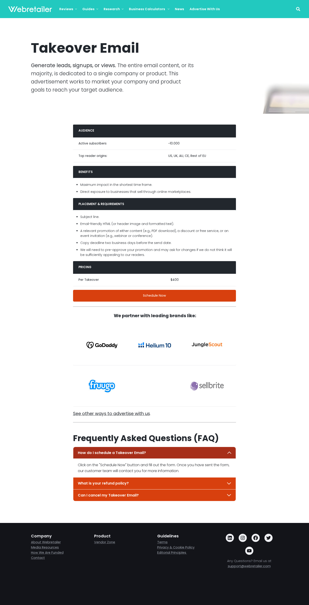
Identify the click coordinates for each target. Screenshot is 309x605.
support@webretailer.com (249, 566)
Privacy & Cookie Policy (176, 547)
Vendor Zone (104, 542)
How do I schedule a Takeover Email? (112, 452)
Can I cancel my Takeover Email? (108, 495)
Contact (38, 557)
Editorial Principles (172, 552)
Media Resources (45, 547)
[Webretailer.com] (30, 9)
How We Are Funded (47, 552)
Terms (162, 542)
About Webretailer (46, 542)
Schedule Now (154, 295)
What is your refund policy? (103, 483)
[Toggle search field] (298, 9)
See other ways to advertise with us (111, 414)
